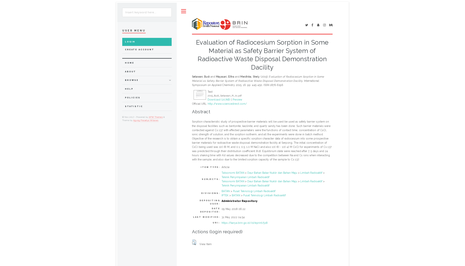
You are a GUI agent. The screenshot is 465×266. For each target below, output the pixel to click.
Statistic (134, 106)
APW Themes (156, 117)
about (130, 71)
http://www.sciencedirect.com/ (227, 103)
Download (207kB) (219, 99)
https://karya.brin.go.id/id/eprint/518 (245, 222)
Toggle (184, 11)
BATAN (226, 191)
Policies (132, 97)
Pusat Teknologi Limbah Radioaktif (254, 191)
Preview (237, 99)
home (129, 63)
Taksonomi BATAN (233, 172)
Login (130, 42)
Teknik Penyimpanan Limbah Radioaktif (246, 177)
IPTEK (225, 195)
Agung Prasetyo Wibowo (145, 120)
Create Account (139, 49)
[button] (194, 242)
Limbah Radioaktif (311, 172)
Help (129, 89)
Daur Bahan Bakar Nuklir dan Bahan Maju (272, 172)
